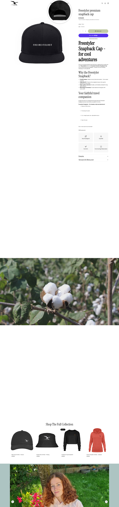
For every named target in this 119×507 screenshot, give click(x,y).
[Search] (102, 3)
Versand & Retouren (86, 160)
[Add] (32, 450)
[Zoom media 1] (42, 32)
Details (81, 156)
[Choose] (57, 450)
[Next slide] (82, 440)
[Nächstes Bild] (106, 501)
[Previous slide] (62, 440)
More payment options (93, 38)
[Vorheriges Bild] (12, 501)
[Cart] (108, 3)
